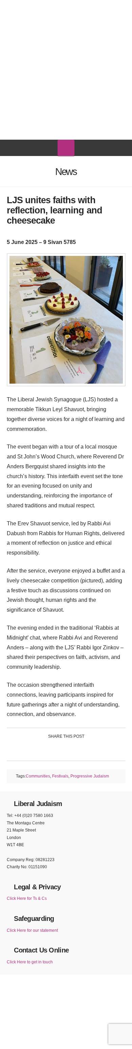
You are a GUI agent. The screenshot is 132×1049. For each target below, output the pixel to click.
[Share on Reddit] (82, 749)
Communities (38, 776)
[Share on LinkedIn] (66, 749)
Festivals (60, 776)
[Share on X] (50, 749)
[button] (66, 148)
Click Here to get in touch (30, 962)
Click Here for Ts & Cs (27, 898)
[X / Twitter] (59, 7)
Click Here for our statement (32, 930)
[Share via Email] (98, 749)
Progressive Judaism (89, 776)
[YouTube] (72, 7)
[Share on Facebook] (34, 749)
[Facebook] (46, 7)
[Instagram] (86, 8)
